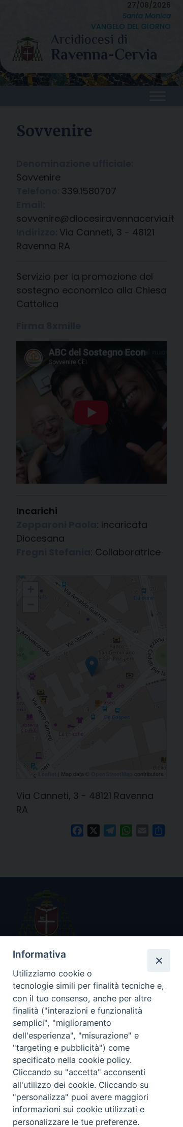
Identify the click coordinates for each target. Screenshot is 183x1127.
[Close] (158, 960)
